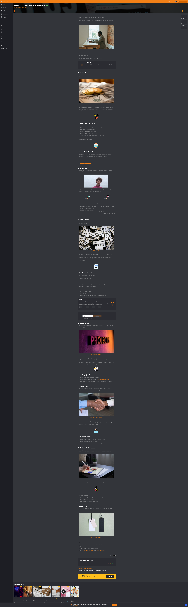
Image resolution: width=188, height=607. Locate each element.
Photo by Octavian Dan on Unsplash (96, 354)
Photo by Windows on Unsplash (96, 50)
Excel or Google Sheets (84, 158)
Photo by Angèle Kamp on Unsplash (96, 537)
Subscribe (97, 316)
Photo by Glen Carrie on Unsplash (96, 250)
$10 (80, 306)
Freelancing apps (83, 161)
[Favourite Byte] (21, 595)
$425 (100, 306)
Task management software (85, 163)
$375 (93, 306)
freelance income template (87, 550)
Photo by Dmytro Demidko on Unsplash (96, 103)
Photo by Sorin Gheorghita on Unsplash (96, 478)
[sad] (108, 563)
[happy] (113, 563)
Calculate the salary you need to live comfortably (89, 542)
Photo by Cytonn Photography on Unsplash (96, 417)
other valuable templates (100, 550)
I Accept (114, 604)
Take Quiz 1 (183, 27)
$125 (87, 306)
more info (76, 605)
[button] (186, 605)
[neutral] (111, 563)
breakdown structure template (103, 379)
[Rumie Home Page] (1, 1)
